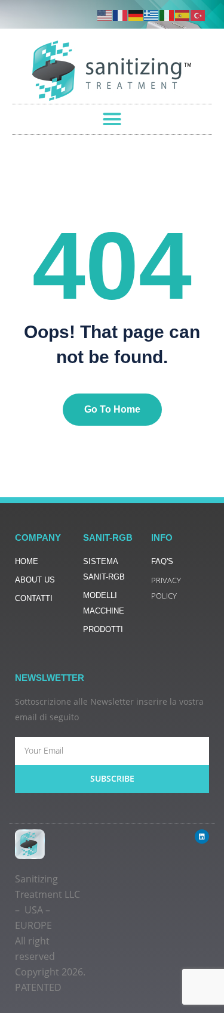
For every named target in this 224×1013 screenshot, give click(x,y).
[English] (105, 15)
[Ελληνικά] (151, 15)
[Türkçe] (198, 15)
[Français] (120, 15)
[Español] (183, 15)
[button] (112, 119)
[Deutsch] (136, 15)
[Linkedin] (202, 836)
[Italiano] (167, 15)
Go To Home (112, 409)
